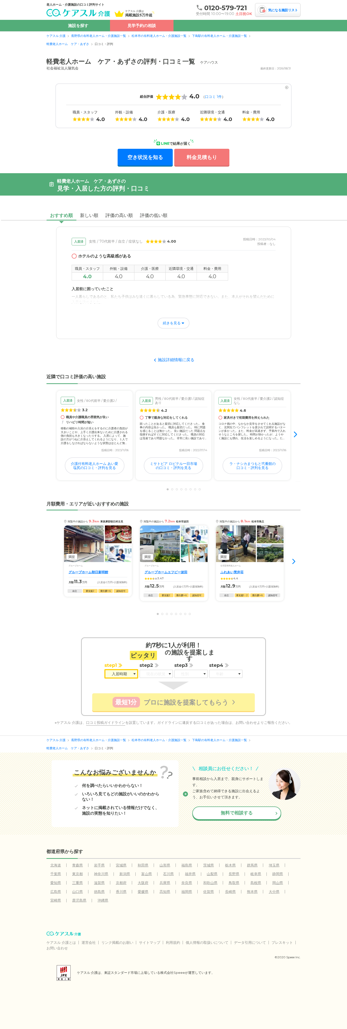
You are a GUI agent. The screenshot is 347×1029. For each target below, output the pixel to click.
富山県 (146, 874)
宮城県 (121, 865)
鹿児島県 (79, 900)
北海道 (55, 865)
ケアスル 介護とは (61, 942)
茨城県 (208, 865)
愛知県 (55, 882)
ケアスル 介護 (56, 36)
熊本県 (252, 891)
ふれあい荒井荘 (232, 572)
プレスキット (282, 942)
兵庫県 (165, 882)
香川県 (121, 891)
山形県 (165, 865)
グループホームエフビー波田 (166, 572)
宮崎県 (55, 900)
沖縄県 (103, 900)
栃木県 (230, 865)
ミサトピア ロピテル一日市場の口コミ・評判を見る (173, 465)
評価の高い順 (119, 215)
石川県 (168, 874)
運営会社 (89, 942)
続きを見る (172, 323)
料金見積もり (202, 157)
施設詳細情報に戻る (176, 359)
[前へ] (50, 435)
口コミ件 (213, 96)
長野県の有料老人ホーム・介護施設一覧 (98, 36)
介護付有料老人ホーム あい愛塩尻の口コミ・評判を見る (94, 465)
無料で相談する (237, 813)
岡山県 (277, 882)
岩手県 (99, 865)
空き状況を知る (145, 157)
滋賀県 (99, 882)
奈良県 (186, 882)
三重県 (77, 882)
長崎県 (230, 891)
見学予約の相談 (142, 25)
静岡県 (277, 874)
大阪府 (143, 882)
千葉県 (55, 874)
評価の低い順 (153, 215)
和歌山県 (210, 882)
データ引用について (250, 942)
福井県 (190, 874)
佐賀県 (208, 891)
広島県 (55, 891)
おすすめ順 (61, 215)
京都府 (121, 882)
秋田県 (143, 865)
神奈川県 (101, 874)
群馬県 (252, 865)
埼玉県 (274, 865)
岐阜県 (255, 874)
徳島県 (99, 891)
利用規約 (173, 942)
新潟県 (124, 874)
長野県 (234, 874)
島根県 (255, 882)
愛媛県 (143, 891)
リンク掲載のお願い (117, 942)
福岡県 (186, 891)
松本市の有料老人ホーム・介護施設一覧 (159, 36)
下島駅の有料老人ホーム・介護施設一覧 (219, 36)
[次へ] (296, 435)
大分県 (274, 891)
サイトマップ (149, 942)
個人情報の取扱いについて (207, 942)
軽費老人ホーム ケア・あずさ (67, 44)
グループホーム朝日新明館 (88, 572)
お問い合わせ (57, 948)
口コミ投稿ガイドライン (105, 722)
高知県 (165, 891)
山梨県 (212, 874)
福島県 (186, 865)
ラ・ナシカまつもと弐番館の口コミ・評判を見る (252, 465)
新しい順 (89, 215)
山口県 (77, 891)
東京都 (77, 874)
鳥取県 (234, 882)
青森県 (77, 865)
